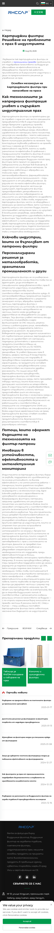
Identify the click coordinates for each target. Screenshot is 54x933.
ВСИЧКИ (27, 628)
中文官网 (38, 12)
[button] (43, 638)
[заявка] (50, 462)
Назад (8, 30)
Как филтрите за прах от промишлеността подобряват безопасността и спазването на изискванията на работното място (23, 777)
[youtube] (27, 877)
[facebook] (20, 877)
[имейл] (50, 455)
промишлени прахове (25, 62)
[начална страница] (19, 12)
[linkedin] (34, 877)
